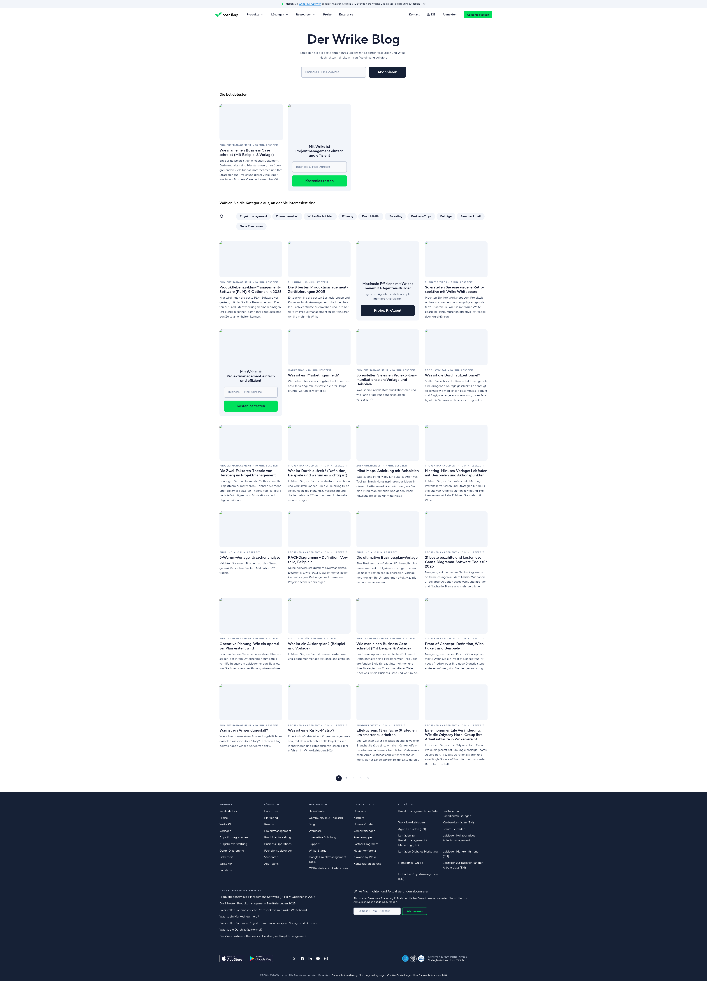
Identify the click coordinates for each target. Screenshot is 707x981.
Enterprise (346, 14)
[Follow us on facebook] (302, 959)
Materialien (318, 804)
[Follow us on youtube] (318, 958)
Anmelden (449, 14)
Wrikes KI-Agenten (310, 4)
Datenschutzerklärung (345, 975)
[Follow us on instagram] (326, 959)
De (433, 14)
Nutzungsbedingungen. (373, 975)
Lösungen (277, 14)
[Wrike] (226, 14)
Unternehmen (364, 804)
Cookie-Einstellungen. (400, 975)
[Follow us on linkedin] (310, 958)
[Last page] (368, 778)
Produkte (253, 14)
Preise (327, 14)
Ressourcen (303, 14)
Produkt (226, 804)
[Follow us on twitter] (294, 959)
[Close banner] (424, 4)
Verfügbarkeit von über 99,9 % (446, 960)
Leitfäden (406, 804)
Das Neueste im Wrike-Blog (240, 890)
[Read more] (251, 147)
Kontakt (414, 14)
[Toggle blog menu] (221, 216)
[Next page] (361, 778)
